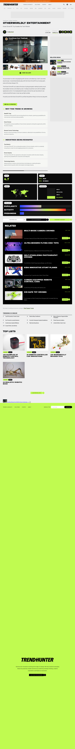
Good (49, 8)
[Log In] (67, 4)
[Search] (64, 4)
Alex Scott (11, 32)
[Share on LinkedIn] (63, 32)
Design (31, 8)
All (4, 8)
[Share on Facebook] (65, 32)
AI (13, 8)
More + (72, 8)
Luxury (53, 8)
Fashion (59, 8)
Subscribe (68, 407)
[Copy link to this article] (60, 32)
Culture (26, 8)
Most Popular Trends (29, 308)
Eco (45, 8)
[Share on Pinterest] (70, 32)
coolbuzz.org (55, 32)
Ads (35, 8)
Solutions (37, 4)
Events (44, 4)
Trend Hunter (5, 20)
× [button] (73, 1)
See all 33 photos (10, 104)
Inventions (15, 20)
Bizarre (64, 8)
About (49, 4)
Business (40, 8)
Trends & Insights (28, 4)
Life (21, 8)
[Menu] (70, 4)
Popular (9, 8)
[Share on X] (68, 32)
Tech (17, 8)
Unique (10, 20)
